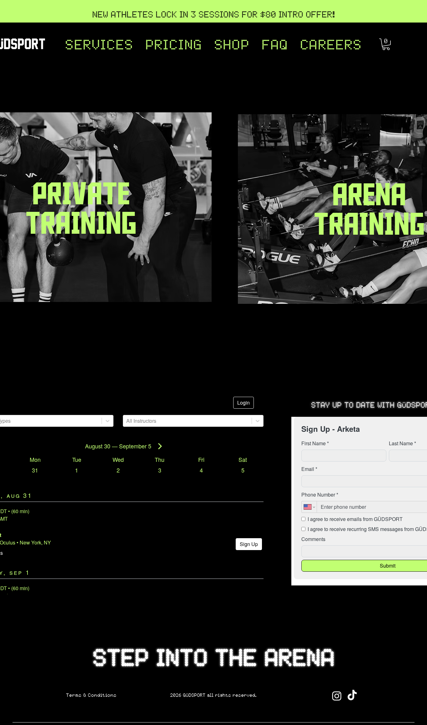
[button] (99, 46)
